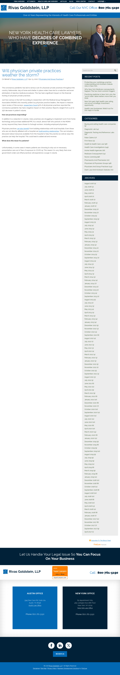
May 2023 (88, 309)
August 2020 (89, 416)
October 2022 (90, 332)
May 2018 (88, 503)
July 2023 (88, 303)
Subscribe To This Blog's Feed (101, 540)
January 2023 (89, 322)
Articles (63, 1)
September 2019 (91, 451)
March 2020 (89, 432)
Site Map (43, 668)
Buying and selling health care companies (100, 124)
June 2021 (88, 383)
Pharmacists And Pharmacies (95, 160)
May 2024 (88, 270)
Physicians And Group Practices (51, 79)
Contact (91, 1)
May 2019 (88, 464)
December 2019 (90, 441)
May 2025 (88, 232)
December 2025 (90, 209)
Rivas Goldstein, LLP (19, 79)
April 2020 (88, 429)
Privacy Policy (52, 668)
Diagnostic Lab (90, 129)
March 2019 (89, 470)
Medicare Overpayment (93, 154)
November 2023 (90, 290)
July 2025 (88, 225)
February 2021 (90, 396)
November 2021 (90, 367)
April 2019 (88, 467)
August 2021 (89, 377)
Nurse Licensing (91, 157)
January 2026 (89, 206)
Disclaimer (36, 668)
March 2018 (89, 509)
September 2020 (91, 412)
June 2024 (88, 267)
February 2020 (90, 435)
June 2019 (88, 461)
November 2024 (91, 251)
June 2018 (88, 499)
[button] (118, 662)
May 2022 (88, 348)
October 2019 (90, 448)
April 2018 (88, 506)
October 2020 (90, 409)
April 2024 (88, 274)
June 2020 (88, 422)
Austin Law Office (35, 605)
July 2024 (88, 264)
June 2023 (88, 306)
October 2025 (90, 216)
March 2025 (89, 238)
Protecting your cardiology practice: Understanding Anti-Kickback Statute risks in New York (99, 84)
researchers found (31, 105)
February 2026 (90, 203)
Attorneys (31, 1)
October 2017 (90, 525)
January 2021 (89, 400)
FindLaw (84, 668)
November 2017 (90, 522)
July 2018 (88, 496)
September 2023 (91, 296)
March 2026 (89, 200)
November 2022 (90, 329)
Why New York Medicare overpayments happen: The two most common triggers (100, 90)
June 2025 (88, 229)
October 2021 (90, 371)
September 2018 (91, 490)
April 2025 (88, 235)
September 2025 (91, 219)
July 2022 (88, 341)
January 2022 (89, 361)
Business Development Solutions (68, 668)
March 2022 (89, 354)
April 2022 (88, 351)
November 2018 (90, 483)
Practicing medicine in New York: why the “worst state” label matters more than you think (100, 96)
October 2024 (90, 254)
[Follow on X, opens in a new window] (68, 645)
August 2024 (89, 261)
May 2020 (88, 425)
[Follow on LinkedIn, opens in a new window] (60, 645)
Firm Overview (19, 1)
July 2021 (88, 380)
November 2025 (90, 212)
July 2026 (88, 187)
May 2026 (88, 193)
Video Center (81, 1)
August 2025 (89, 222)
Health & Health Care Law (94, 144)
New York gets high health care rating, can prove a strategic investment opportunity (99, 103)
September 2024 (91, 258)
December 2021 (90, 364)
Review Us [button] (60, 654)
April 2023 (88, 312)
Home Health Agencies (93, 150)
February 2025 (90, 241)
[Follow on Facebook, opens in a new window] (51, 645)
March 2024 (89, 277)
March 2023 (89, 316)
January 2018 (89, 516)
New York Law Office (85, 608)
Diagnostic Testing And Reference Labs (99, 132)
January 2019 (89, 477)
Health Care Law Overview (48, 1)
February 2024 (90, 280)
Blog (71, 1)
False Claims (89, 137)
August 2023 (89, 300)
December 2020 (90, 403)
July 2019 (88, 458)
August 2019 (89, 454)
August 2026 (89, 183)
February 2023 (90, 319)
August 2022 (89, 338)
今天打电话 (101, 1)
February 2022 (90, 358)
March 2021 (89, 393)
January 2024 (89, 283)
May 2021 (88, 387)
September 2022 (91, 335)
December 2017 (90, 519)
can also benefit (23, 128)
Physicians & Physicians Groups (96, 163)
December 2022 (90, 325)
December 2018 (90, 480)
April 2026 (88, 196)
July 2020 (88, 419)
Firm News (89, 141)
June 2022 (88, 345)
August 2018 (89, 493)
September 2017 (91, 529)
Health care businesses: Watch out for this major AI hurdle (99, 109)
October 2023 (90, 293)
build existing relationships (49, 131)
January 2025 (89, 245)
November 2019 (90, 445)
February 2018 (90, 512)
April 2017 (88, 532)
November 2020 (91, 406)
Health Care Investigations (95, 147)
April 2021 (88, 390)
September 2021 (91, 374)
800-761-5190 (108, 8)
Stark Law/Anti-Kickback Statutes (97, 170)
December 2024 (90, 248)
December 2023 (90, 287)
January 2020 (89, 438)
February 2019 (90, 474)
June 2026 (88, 190)
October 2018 (90, 487)
